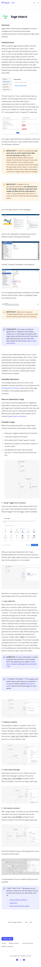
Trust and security (27, 943)
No (31, 922)
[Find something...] (38, 3)
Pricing (4, 943)
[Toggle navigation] (34, 3)
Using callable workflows (18, 900)
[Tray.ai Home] (5, 3)
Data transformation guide (19, 906)
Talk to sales (7, 939)
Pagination (13, 903)
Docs (13, 3)
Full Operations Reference (11, 388)
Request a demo (14, 943)
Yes (26, 922)
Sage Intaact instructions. (17, 416)
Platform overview (7, 946)
